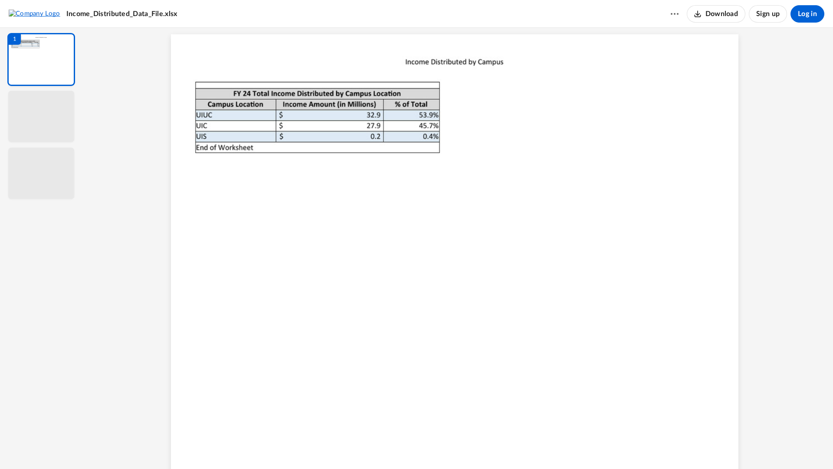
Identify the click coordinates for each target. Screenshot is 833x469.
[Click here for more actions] (674, 14)
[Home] (34, 13)
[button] (41, 59)
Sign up (768, 13)
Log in (807, 13)
